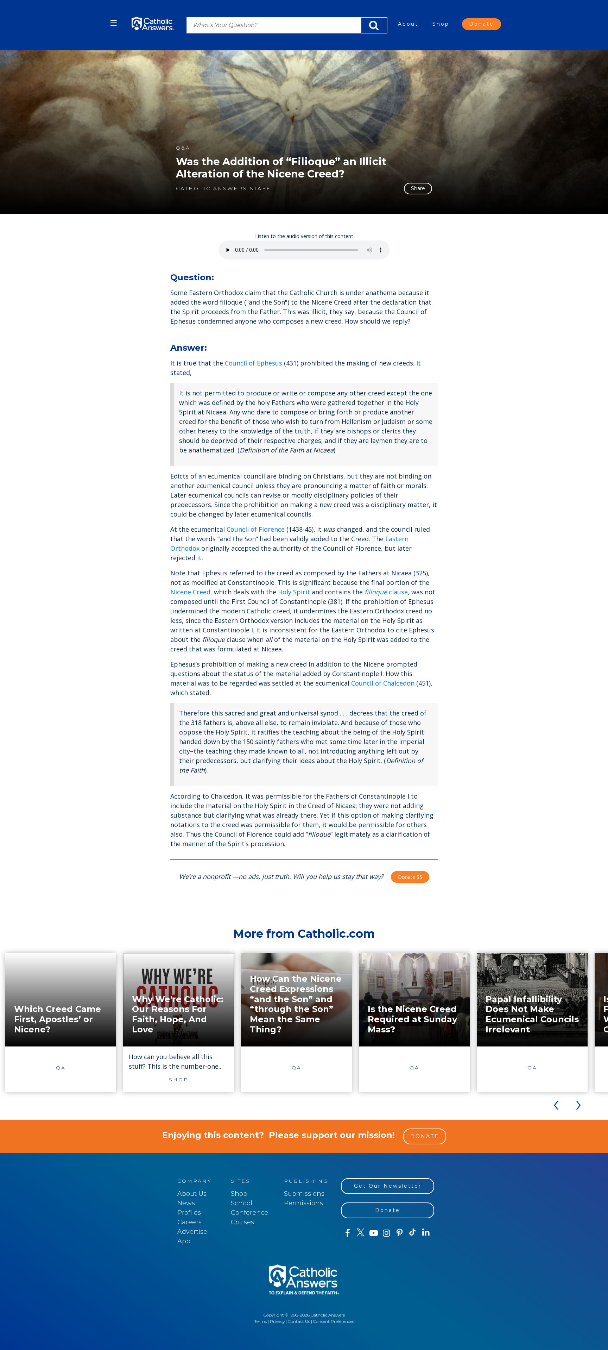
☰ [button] (114, 23)
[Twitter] (360, 1233)
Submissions (304, 1194)
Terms (260, 1321)
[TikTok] (412, 1233)
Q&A (183, 148)
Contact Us (299, 1321)
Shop (440, 24)
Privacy (277, 1321)
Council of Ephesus (253, 363)
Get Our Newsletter (388, 1186)
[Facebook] (347, 1233)
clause (386, 592)
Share (418, 188)
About (408, 24)
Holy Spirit (294, 592)
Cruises (242, 1222)
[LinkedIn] (425, 1232)
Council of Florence (256, 529)
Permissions (303, 1203)
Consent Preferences (333, 1321)
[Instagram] (386, 1233)
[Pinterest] (399, 1233)
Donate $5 (410, 877)
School (241, 1203)
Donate (481, 24)
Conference (249, 1213)
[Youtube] (373, 1233)
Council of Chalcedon (382, 683)
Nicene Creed (190, 592)
